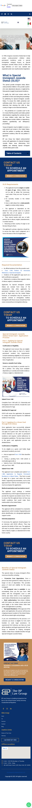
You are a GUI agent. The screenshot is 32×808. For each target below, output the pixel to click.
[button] (30, 14)
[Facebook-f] (3, 709)
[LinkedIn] (11, 709)
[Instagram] (7, 709)
